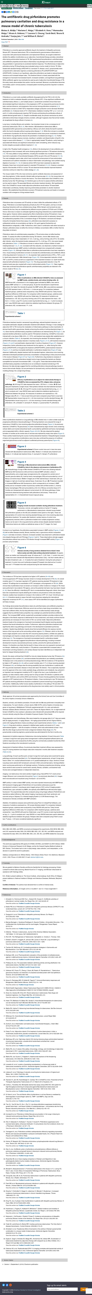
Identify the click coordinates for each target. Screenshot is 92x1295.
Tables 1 (55, 723)
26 (29, 221)
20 (49, 165)
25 (26, 181)
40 (4, 597)
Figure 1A (12, 250)
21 (35, 170)
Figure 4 (22, 461)
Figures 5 (32, 537)
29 (24, 255)
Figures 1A (57, 530)
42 (27, 652)
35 (38, 431)
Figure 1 (22, 274)
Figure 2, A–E (44, 341)
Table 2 (17, 338)
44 (10, 752)
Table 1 (16, 243)
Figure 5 (61, 433)
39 (5, 590)
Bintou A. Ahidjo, (9, 30)
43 (52, 730)
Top (89, 5)
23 (47, 176)
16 (19, 163)
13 (31, 149)
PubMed (21, 903)
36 (46, 576)
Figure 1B (35, 257)
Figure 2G (30, 357)
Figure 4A (33, 431)
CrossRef (27, 903)
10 (55, 136)
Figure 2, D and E (8, 343)
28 (21, 246)
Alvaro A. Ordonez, (18, 33)
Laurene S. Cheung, (36, 33)
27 (18, 246)
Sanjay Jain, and (19, 36)
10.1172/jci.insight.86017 (47, 8)
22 (37, 170)
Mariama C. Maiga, (26, 30)
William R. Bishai (36, 36)
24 (49, 176)
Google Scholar (35, 903)
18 (61, 156)
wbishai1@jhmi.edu (37, 857)
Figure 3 (50, 424)
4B (3, 532)
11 (24, 140)
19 (46, 165)
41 (6, 597)
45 (55, 776)
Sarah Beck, (51, 33)
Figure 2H (22, 357)
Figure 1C (49, 264)
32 (17, 269)
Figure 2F (53, 343)
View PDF (4, 42)
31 (27, 255)
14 (4, 154)
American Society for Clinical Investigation (27, 1290)
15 (58, 156)
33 (19, 269)
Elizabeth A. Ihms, (44, 30)
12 (35, 145)
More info (21, 39)
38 (49, 576)
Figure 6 (5, 535)
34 (28, 427)
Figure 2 (22, 376)
